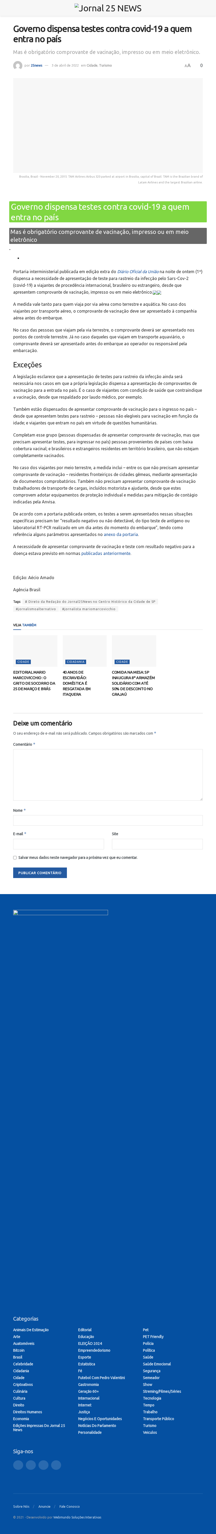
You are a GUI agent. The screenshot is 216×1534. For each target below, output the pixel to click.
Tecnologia (152, 1398)
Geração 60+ (88, 1391)
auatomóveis (24, 1343)
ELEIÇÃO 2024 (90, 1343)
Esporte (84, 1357)
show (147, 1384)
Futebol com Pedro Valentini (101, 1378)
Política (149, 1350)
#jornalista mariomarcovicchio (89, 609)
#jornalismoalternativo (36, 609)
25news (36, 65)
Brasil (17, 1357)
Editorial (85, 1330)
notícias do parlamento (97, 1425)
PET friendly (153, 1337)
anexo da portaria (121, 534)
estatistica (86, 1364)
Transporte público (158, 1419)
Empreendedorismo (94, 1350)
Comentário (24, 744)
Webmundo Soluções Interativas (77, 1517)
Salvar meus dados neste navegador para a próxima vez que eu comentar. (78, 857)
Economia (21, 1419)
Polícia (148, 1343)
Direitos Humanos (27, 1412)
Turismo (105, 65)
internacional (89, 1398)
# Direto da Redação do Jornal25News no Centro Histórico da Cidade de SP (90, 601)
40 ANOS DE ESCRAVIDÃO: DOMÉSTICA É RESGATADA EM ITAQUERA (77, 683)
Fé (80, 1371)
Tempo (148, 1405)
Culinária (20, 1391)
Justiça (84, 1412)
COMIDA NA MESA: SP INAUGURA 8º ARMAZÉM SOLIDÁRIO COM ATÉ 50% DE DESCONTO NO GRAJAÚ (133, 683)
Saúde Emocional (157, 1364)
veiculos (150, 1432)
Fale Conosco (70, 1506)
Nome (19, 810)
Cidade (92, 65)
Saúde (148, 1357)
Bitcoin (18, 1350)
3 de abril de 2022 (65, 65)
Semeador (151, 1378)
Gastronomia (88, 1384)
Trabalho (150, 1412)
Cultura (19, 1398)
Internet (84, 1405)
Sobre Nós (21, 1506)
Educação (86, 1337)
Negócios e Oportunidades (100, 1419)
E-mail (20, 833)
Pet (146, 1330)
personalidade (90, 1432)
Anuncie (44, 1506)
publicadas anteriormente (105, 553)
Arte (16, 1337)
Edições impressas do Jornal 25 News (39, 1427)
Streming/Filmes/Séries (162, 1391)
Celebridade (23, 1364)
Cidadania (76, 661)
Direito (18, 1405)
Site (115, 834)
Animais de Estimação (31, 1330)
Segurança (151, 1371)
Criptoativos (23, 1384)
